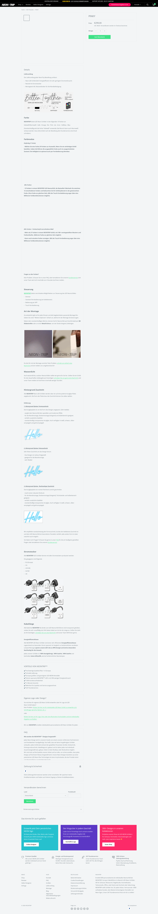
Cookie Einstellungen (77, 880)
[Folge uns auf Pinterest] (78, 909)
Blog (47, 891)
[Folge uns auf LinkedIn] (87, 909)
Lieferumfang (50, 886)
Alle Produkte (30, 10)
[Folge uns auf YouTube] (81, 909)
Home (23, 10)
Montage (49, 888)
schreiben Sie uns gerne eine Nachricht (66, 378)
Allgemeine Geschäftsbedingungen (53, 894)
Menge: (91, 31)
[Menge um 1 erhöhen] (104, 31)
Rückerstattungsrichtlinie (31, 809)
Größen (48, 883)
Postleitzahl (71, 792)
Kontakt (48, 878)
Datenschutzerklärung (78, 883)
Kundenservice (73, 278)
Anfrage (48, 5)
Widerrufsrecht (51, 898)
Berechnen (29, 801)
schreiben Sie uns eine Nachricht (45, 633)
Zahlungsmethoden (77, 894)
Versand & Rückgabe (77, 891)
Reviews (28, 5)
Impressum (74, 886)
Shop (19, 5)
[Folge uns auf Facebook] (72, 909)
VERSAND (55, 1)
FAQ (57, 540)
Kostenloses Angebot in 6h (119, 5)
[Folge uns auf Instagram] (75, 909)
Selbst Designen (38, 5)
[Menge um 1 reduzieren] (96, 31)
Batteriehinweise (76, 878)
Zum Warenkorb (99, 37)
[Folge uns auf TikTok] (84, 909)
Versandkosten (105, 25)
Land (25, 792)
